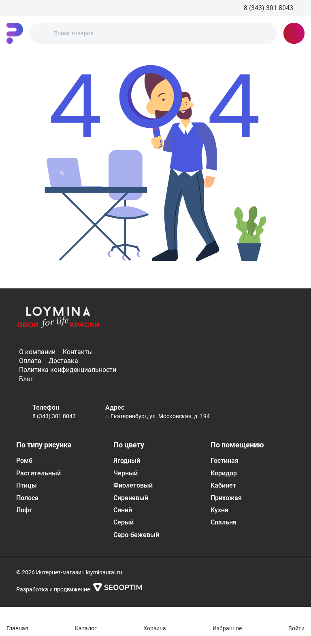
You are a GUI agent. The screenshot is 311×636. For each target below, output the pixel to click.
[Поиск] (42, 33)
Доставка (63, 361)
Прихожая (226, 498)
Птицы (26, 485)
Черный (125, 473)
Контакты (78, 352)
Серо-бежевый (136, 535)
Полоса (27, 498)
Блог (26, 379)
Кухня (219, 510)
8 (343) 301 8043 (54, 416)
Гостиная (225, 460)
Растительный (38, 473)
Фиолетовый (133, 485)
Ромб (24, 460)
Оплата (30, 361)
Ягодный (126, 460)
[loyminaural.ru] (14, 33)
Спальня (223, 522)
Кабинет (223, 485)
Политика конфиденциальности (67, 370)
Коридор (224, 473)
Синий (122, 510)
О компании (37, 352)
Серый (123, 522)
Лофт (24, 510)
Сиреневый (130, 498)
